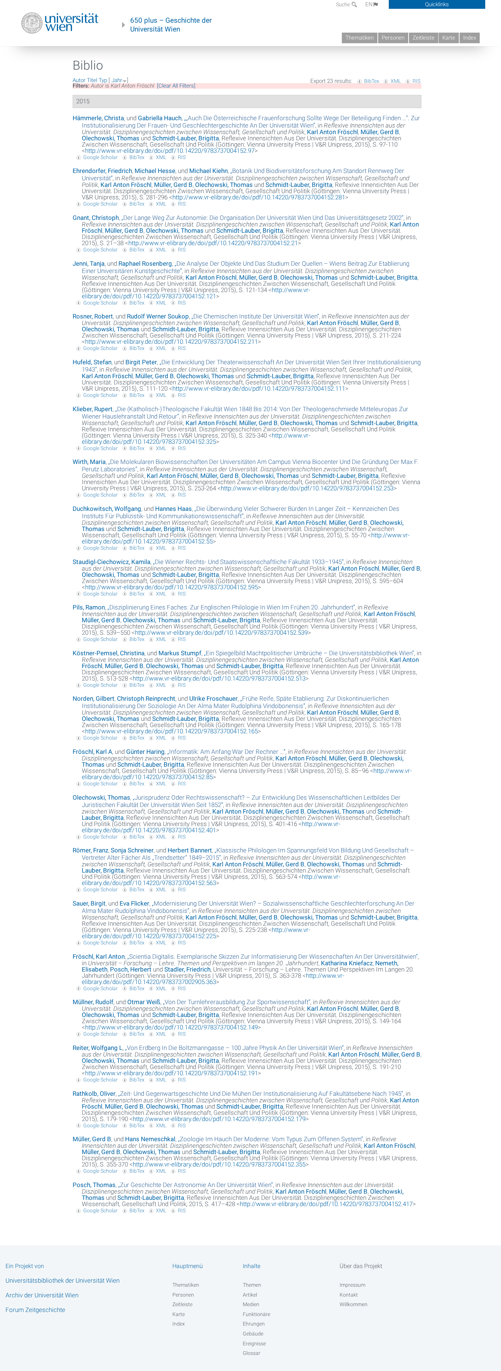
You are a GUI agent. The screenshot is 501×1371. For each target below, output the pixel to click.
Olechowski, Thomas (110, 138)
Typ (103, 80)
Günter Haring (145, 751)
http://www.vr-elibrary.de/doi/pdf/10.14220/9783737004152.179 (219, 1119)
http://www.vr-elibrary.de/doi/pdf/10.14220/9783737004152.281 (258, 197)
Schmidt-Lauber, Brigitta (185, 138)
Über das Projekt (361, 1266)
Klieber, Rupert (93, 409)
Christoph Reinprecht (146, 698)
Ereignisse (254, 1343)
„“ (251, 121)
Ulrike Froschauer (213, 698)
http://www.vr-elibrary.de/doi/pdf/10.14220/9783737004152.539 (221, 632)
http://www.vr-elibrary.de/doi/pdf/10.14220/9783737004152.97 (170, 150)
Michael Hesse (155, 170)
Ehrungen (254, 1324)
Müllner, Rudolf (93, 1002)
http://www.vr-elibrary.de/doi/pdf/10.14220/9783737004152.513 (219, 678)
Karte (448, 37)
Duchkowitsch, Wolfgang (107, 508)
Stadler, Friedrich (187, 969)
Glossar (251, 1353)
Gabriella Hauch (160, 118)
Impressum (352, 1285)
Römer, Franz (90, 850)
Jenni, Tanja (89, 263)
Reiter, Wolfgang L (97, 1047)
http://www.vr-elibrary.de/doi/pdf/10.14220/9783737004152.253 (307, 488)
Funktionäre (256, 1314)
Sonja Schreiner (132, 850)
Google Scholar (100, 157)
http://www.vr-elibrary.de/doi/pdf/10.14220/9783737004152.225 (196, 933)
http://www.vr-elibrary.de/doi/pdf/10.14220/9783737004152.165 (171, 731)
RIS (416, 81)
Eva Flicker (134, 903)
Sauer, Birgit (89, 903)
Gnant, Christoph (96, 217)
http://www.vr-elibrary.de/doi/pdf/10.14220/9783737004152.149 (171, 1027)
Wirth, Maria (89, 461)
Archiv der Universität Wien (42, 1295)
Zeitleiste (424, 37)
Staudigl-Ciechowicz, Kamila (111, 561)
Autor (79, 80)
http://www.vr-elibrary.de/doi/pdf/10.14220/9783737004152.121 (196, 293)
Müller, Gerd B (380, 132)
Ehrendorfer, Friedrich (102, 170)
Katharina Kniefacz (347, 963)
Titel (92, 80)
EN (369, 4)
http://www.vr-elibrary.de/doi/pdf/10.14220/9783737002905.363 (213, 978)
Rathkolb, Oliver (94, 1093)
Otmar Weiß (143, 1002)
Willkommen (353, 1304)
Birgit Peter (141, 362)
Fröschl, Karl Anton (99, 956)
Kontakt (349, 1295)
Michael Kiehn (208, 170)
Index (469, 37)
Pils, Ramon (89, 607)
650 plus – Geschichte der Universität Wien (171, 24)
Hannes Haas (173, 508)
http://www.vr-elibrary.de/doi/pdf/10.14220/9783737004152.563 (211, 880)
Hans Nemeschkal (150, 1139)
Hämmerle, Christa (98, 118)
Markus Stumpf (179, 653)
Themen (252, 1285)
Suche (343, 4)
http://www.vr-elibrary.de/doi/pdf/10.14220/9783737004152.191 (171, 1073)
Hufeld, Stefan (92, 362)
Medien (251, 1304)
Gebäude (253, 1334)
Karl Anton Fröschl (332, 132)
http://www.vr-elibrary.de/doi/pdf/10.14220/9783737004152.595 (171, 587)
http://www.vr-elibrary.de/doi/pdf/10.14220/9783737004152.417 (326, 1204)
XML (396, 81)
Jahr (116, 80)
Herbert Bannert (190, 850)
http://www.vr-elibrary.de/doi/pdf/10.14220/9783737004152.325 (196, 438)
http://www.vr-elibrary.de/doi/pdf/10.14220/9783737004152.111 (258, 388)
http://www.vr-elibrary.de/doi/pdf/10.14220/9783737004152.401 (211, 827)
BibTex (371, 81)
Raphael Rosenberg (145, 263)
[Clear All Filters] (176, 85)
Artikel (250, 1295)
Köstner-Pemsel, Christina (109, 653)
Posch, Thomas (94, 1184)
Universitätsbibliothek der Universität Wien (63, 1280)
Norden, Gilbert (93, 698)
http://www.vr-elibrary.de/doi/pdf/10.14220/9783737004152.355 (219, 1164)
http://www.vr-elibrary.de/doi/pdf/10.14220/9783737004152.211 (171, 341)
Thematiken (359, 37)
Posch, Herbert (130, 969)
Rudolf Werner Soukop (158, 316)
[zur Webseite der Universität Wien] (60, 23)
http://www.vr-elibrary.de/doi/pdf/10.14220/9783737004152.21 (213, 243)
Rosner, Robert (93, 316)
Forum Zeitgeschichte (35, 1309)
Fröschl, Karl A (92, 751)
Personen (393, 37)
